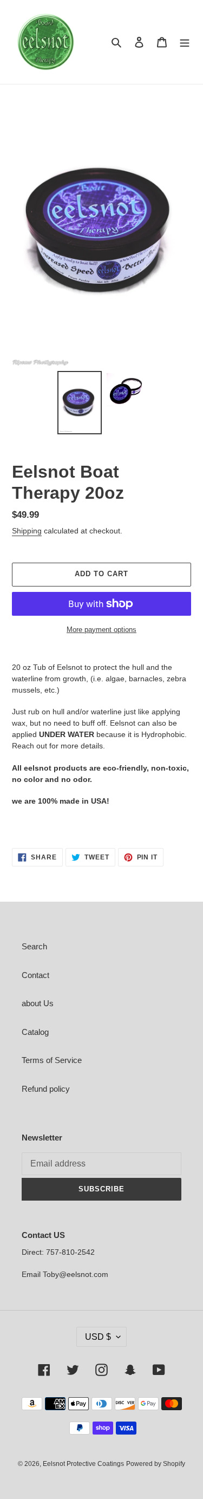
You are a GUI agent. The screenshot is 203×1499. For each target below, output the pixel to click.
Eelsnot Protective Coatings (83, 1464)
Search (34, 946)
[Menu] (184, 42)
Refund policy (46, 1088)
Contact (35, 975)
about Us (38, 1003)
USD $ (98, 1336)
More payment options (101, 629)
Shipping (27, 530)
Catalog (35, 1032)
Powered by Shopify (155, 1464)
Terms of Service (52, 1060)
